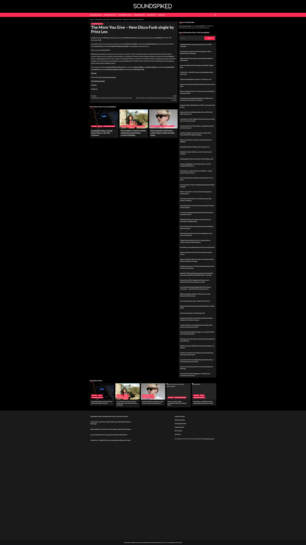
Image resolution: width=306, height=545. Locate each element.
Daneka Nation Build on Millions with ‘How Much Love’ (195, 147)
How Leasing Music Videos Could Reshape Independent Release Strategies (197, 185)
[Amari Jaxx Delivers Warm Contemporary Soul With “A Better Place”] (178, 391)
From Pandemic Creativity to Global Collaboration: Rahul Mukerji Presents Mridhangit (133, 133)
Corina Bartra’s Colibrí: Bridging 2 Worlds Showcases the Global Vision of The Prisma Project (197, 120)
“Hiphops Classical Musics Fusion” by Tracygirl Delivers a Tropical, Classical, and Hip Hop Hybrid (195, 241)
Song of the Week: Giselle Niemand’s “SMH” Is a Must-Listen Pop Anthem (197, 106)
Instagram (94, 89)
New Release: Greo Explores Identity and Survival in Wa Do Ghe (197, 247)
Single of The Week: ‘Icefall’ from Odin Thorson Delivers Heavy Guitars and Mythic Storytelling (197, 260)
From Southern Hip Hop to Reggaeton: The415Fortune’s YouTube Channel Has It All (195, 374)
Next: (156, 98)
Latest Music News (96, 15)
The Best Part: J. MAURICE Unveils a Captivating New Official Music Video (196, 73)
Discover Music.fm (209, 438)
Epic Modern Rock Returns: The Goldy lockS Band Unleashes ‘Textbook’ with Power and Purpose (196, 319)
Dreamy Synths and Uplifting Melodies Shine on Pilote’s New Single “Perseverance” (196, 113)
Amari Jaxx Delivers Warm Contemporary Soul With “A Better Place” (197, 66)
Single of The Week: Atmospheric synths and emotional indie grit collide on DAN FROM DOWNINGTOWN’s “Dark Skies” (196, 274)
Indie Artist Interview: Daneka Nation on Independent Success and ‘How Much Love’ (197, 127)
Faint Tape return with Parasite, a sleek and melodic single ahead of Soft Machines (197, 340)
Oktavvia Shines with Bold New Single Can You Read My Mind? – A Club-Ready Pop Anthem (197, 333)
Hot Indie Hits (151, 15)
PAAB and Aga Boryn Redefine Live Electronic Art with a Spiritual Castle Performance (195, 295)
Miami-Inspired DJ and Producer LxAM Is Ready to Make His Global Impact (162, 133)
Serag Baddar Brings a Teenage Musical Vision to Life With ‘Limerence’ (102, 133)
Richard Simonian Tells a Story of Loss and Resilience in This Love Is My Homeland (196, 234)
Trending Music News (125, 15)
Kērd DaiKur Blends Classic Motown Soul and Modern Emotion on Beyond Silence (197, 206)
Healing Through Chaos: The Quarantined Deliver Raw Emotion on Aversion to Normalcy (197, 267)
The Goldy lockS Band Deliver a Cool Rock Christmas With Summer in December (195, 199)
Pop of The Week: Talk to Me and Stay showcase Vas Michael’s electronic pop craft (196, 227)
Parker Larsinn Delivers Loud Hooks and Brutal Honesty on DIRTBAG (196, 140)
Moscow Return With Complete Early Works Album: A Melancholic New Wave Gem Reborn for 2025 (195, 281)
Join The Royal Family (98, 81)
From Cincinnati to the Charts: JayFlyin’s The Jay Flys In (195, 301)
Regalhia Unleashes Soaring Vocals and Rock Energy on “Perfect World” (197, 307)
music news (94, 126)
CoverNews (171, 542)
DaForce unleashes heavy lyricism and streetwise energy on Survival (196, 253)
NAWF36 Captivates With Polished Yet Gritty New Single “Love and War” (197, 346)
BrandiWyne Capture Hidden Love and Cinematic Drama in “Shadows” (196, 153)
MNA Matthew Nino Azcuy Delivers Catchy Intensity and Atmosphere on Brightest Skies (195, 220)
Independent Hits (139, 15)
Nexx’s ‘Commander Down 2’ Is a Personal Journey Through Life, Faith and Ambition (197, 92)
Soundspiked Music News (97, 23)
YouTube (94, 85)
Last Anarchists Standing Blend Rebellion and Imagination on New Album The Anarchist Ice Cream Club (196, 99)
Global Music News (110, 15)
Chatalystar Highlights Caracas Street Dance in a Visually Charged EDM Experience (195, 165)
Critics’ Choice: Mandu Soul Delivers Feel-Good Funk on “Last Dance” (196, 178)
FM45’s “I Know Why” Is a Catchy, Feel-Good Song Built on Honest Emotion (196, 192)
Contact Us (161, 15)
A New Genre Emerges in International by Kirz (192, 313)
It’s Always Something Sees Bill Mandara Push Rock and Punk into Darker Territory (196, 213)
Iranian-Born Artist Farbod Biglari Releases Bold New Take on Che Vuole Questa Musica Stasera (196, 360)
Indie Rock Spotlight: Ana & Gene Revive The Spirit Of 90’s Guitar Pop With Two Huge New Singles (195, 134)
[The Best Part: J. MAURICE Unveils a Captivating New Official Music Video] (204, 391)
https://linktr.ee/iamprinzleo (107, 77)
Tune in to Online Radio (185, 26)
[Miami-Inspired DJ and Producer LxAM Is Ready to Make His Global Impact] (163, 118)
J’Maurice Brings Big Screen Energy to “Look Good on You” (196, 79)
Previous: (111, 97)
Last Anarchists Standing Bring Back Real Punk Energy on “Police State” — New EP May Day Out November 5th (195, 288)
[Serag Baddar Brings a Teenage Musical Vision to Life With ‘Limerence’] (104, 118)
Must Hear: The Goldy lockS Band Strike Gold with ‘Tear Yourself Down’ (197, 85)
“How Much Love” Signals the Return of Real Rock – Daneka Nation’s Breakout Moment (196, 172)
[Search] (215, 14)
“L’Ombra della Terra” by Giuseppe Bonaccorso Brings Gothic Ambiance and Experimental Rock (196, 326)
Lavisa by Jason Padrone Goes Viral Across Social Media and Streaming (196, 367)
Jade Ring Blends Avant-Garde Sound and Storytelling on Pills (196, 159)
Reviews (100, 126)
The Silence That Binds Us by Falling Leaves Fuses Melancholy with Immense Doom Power (196, 353)
